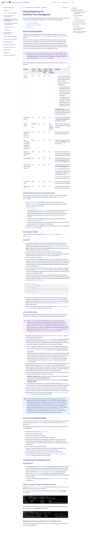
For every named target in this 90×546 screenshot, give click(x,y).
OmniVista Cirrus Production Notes (9, 55)
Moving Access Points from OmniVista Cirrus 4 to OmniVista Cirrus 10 (80, 32)
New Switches (76, 17)
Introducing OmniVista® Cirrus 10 (9, 7)
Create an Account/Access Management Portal (9, 16)
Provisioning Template (39, 220)
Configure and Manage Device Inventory (10, 36)
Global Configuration (31, 227)
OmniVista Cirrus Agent (41, 269)
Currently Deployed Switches (79, 19)
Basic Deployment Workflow (78, 15)
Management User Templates (46, 339)
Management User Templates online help (36, 350)
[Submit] (73, 2)
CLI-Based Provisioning (31, 207)
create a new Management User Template (60, 246)
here (26, 525)
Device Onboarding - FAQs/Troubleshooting (59, 478)
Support (53, 2)
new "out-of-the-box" (51, 234)
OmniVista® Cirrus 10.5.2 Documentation (33, 7)
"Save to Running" (62, 302)
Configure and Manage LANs (8, 41)
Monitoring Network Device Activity (9, 47)
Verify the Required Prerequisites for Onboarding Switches (79, 13)
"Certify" (58, 299)
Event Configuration (38, 280)
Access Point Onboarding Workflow (78, 21)
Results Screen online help (51, 329)
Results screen (42, 466)
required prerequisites (43, 36)
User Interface (7, 29)
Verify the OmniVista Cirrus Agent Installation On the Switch (79, 29)
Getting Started (6, 10)
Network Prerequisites (33, 202)
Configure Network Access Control (9, 44)
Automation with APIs (7, 49)
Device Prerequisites (32, 204)
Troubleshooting (6, 52)
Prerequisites (44, 255)
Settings (44, 222)
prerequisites (41, 422)
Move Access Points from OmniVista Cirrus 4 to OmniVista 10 (11, 24)
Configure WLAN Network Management (10, 39)
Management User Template (41, 210)
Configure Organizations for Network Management (8, 33)
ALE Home (58, 2)
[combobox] (79, 2)
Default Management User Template (45, 471)
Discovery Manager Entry (44, 58)
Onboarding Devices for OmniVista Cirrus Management (11, 20)
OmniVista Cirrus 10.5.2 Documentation (20, 2)
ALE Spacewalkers (65, 2)
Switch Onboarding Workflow (77, 10)
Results (46, 360)
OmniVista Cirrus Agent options (37, 487)
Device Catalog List (59, 335)
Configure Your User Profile (9, 27)
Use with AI (66, 7)
